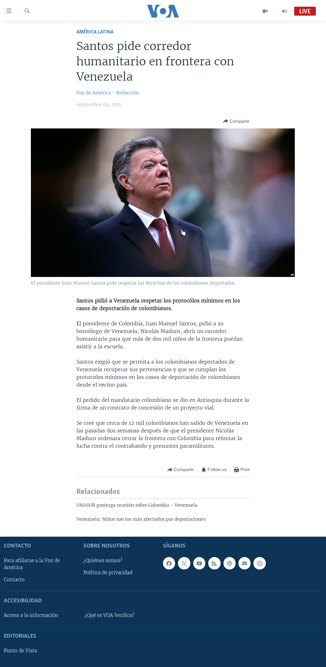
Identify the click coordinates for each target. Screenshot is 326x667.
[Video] (265, 11)
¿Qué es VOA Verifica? (109, 615)
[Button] (236, 121)
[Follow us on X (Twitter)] (184, 563)
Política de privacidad (107, 573)
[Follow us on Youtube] (199, 563)
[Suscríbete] (244, 563)
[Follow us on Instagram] (259, 563)
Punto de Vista (20, 651)
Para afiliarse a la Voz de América (32, 564)
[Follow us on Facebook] (169, 563)
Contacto (14, 580)
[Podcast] (229, 563)
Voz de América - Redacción (107, 93)
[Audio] (284, 11)
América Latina (94, 32)
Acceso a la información (31, 615)
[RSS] (214, 563)
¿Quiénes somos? (102, 560)
